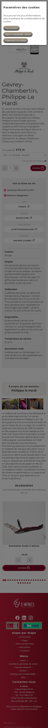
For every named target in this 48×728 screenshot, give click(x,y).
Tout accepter (11, 28)
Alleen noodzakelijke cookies (18, 34)
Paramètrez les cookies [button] (15, 40)
